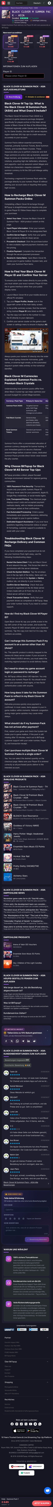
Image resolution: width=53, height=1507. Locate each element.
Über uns (8, 1366)
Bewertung (9, 1215)
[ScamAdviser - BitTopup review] (17, 1466)
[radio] (11, 1075)
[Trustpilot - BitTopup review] (26, 1472)
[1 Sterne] (6, 1219)
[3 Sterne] (15, 1219)
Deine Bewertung (11, 1223)
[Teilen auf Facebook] (6, 1041)
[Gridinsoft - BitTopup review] (35, 1466)
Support (7, 1370)
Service (7, 1404)
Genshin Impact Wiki (12, 1342)
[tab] (13, 97)
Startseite (5, 8)
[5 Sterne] (23, 1219)
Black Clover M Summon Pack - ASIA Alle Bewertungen (21, 1183)
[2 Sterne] (10, 1219)
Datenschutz (9, 1408)
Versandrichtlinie (11, 1390)
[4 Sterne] (19, 1219)
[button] (26, 1338)
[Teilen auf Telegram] (23, 1041)
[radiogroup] (15, 1075)
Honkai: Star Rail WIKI (12, 1346)
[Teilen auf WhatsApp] (17, 1041)
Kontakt (7, 1373)
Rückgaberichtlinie (11, 1387)
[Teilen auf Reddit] (34, 1041)
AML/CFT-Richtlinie (12, 1394)
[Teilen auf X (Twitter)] (11, 1041)
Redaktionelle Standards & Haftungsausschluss (22, 1411)
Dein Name (8, 1205)
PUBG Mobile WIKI (11, 1352)
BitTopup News (10, 1356)
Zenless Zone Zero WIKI (13, 1349)
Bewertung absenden (38, 1239)
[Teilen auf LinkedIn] (28, 1041)
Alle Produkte (9, 1376)
